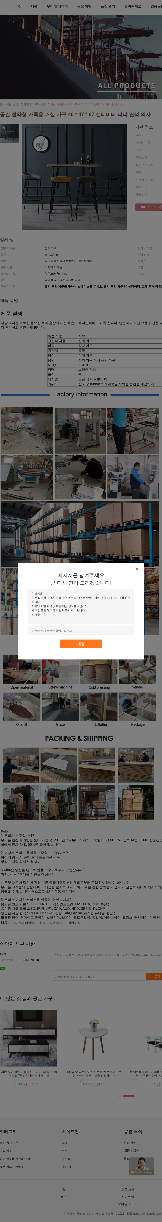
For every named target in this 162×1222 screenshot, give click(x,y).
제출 (81, 643)
